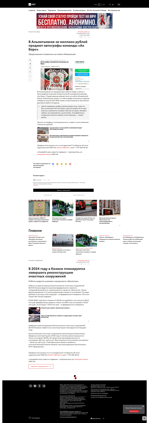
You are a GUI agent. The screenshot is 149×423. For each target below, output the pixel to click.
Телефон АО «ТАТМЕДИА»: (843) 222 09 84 (101, 397)
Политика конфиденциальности (68, 417)
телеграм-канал (44, 154)
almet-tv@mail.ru (63, 147)
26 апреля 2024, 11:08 (83, 33)
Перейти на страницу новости (39, 366)
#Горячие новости (83, 32)
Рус (96, 4)
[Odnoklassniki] (39, 386)
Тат (103, 4)
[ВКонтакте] (30, 59)
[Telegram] (30, 63)
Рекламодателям (64, 10)
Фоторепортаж (114, 10)
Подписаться (134, 411)
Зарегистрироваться (79, 195)
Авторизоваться (48, 195)
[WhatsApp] (30, 71)
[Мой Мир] (30, 75)
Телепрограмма (79, 10)
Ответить (36, 185)
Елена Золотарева (34, 32)
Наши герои (41, 10)
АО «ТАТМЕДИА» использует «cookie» (69, 411)
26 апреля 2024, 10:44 (82, 262)
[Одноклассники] (30, 67)
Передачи (52, 10)
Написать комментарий (63, 190)
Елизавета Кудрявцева (36, 260)
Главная (32, 10)
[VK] (30, 386)
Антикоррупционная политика (98, 395)
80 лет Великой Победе (96, 10)
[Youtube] (35, 386)
